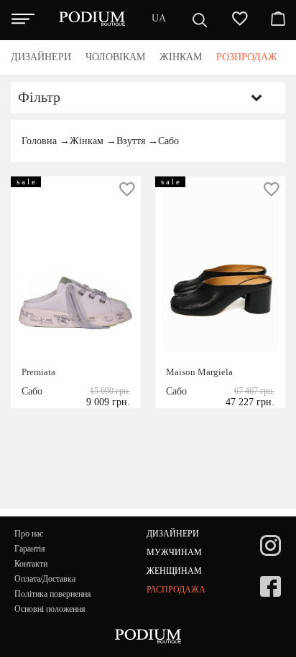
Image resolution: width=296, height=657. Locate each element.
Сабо (168, 141)
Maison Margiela (199, 372)
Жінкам (86, 141)
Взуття (130, 141)
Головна (39, 141)
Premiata (38, 372)
